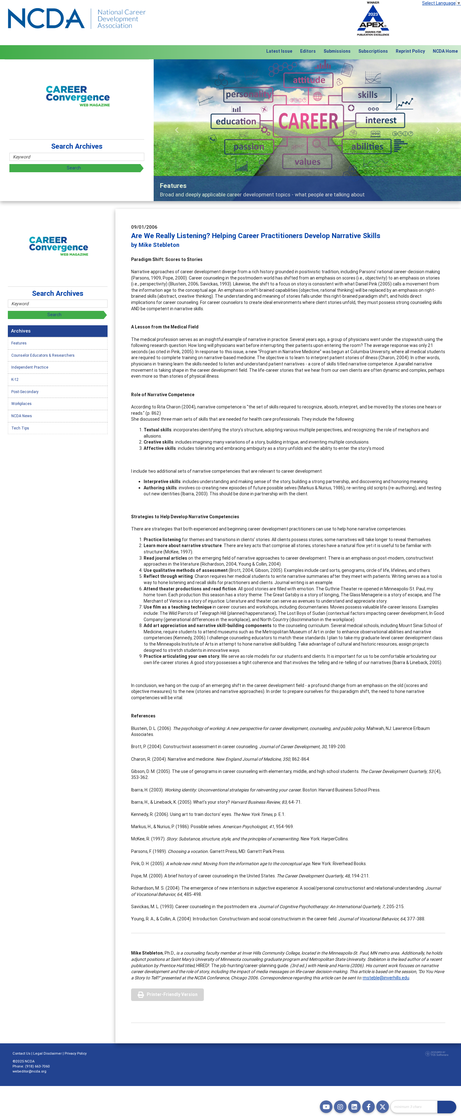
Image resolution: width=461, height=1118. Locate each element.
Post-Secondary (25, 391)
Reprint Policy (410, 51)
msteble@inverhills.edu (386, 978)
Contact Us (21, 1053)
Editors (308, 51)
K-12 (15, 379)
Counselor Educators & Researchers (43, 355)
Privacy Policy (76, 1053)
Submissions (337, 51)
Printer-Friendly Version (172, 994)
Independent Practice (29, 367)
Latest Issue (279, 51)
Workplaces (21, 403)
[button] (177, 130)
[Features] (307, 130)
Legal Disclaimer (47, 1053)
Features (19, 343)
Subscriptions (373, 51)
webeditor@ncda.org (29, 1071)
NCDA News (21, 415)
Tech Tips (20, 428)
